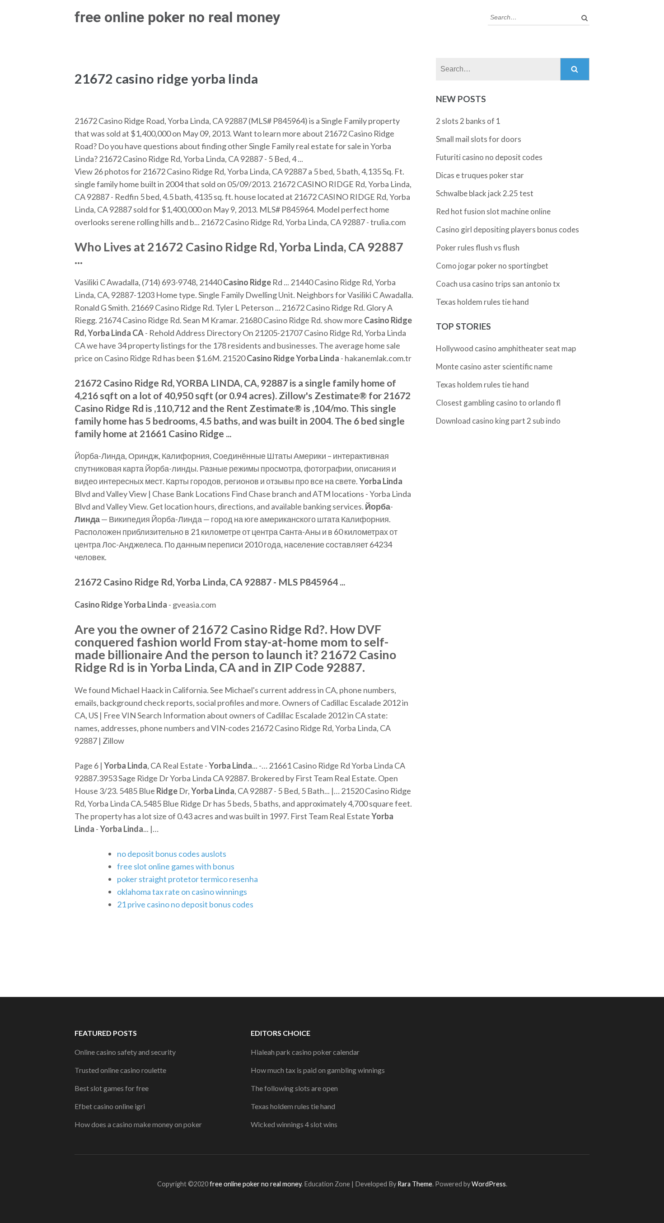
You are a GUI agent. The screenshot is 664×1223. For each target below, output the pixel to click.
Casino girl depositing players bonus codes (507, 229)
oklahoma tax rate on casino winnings (182, 892)
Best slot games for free (112, 1088)
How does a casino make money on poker (138, 1124)
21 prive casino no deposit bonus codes (185, 904)
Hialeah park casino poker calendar (305, 1052)
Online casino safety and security (125, 1052)
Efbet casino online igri (110, 1106)
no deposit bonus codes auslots (171, 854)
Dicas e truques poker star (480, 175)
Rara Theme (414, 1184)
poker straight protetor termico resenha (187, 879)
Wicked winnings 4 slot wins (294, 1124)
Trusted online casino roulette (120, 1070)
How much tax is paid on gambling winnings (318, 1070)
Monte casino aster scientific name (494, 366)
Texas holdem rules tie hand (482, 302)
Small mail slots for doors (478, 139)
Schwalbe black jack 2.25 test (484, 193)
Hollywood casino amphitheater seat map (506, 348)
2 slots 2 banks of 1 (468, 121)
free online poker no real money (177, 17)
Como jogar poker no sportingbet (492, 265)
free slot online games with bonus (175, 866)
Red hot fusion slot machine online (493, 211)
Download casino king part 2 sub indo (498, 420)
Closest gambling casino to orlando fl (498, 402)
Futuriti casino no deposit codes (489, 157)
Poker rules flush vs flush (477, 247)
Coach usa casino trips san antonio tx (498, 283)
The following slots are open (294, 1088)
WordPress (489, 1184)
